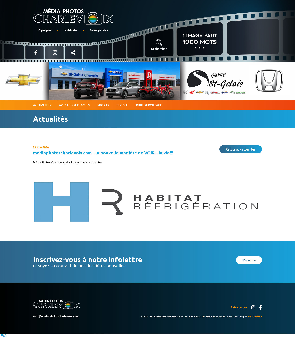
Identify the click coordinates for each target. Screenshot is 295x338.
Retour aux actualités (241, 149)
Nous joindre (99, 30)
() (4, 335)
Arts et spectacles (74, 105)
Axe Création (254, 316)
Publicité (70, 30)
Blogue (122, 105)
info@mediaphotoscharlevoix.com (56, 316)
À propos (44, 30)
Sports (103, 105)
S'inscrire (249, 260)
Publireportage (149, 105)
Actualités (42, 105)
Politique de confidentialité (217, 316)
